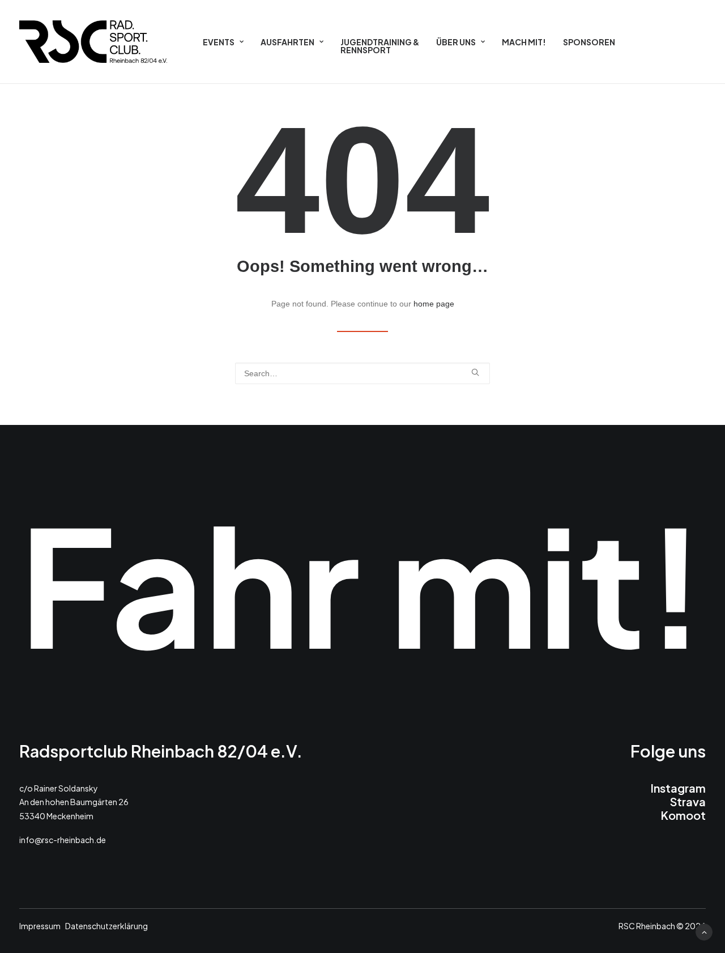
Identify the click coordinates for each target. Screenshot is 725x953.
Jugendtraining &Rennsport (379, 46)
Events (218, 42)
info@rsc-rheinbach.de (62, 840)
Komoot (683, 815)
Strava (688, 801)
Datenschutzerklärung (106, 926)
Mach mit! (524, 42)
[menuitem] (223, 41)
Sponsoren (589, 42)
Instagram (678, 788)
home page (433, 303)
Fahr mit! (362, 582)
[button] (475, 372)
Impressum (40, 926)
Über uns (456, 42)
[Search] (362, 373)
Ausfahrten (287, 42)
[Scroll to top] (704, 931)
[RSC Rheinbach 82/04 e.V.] (93, 41)
